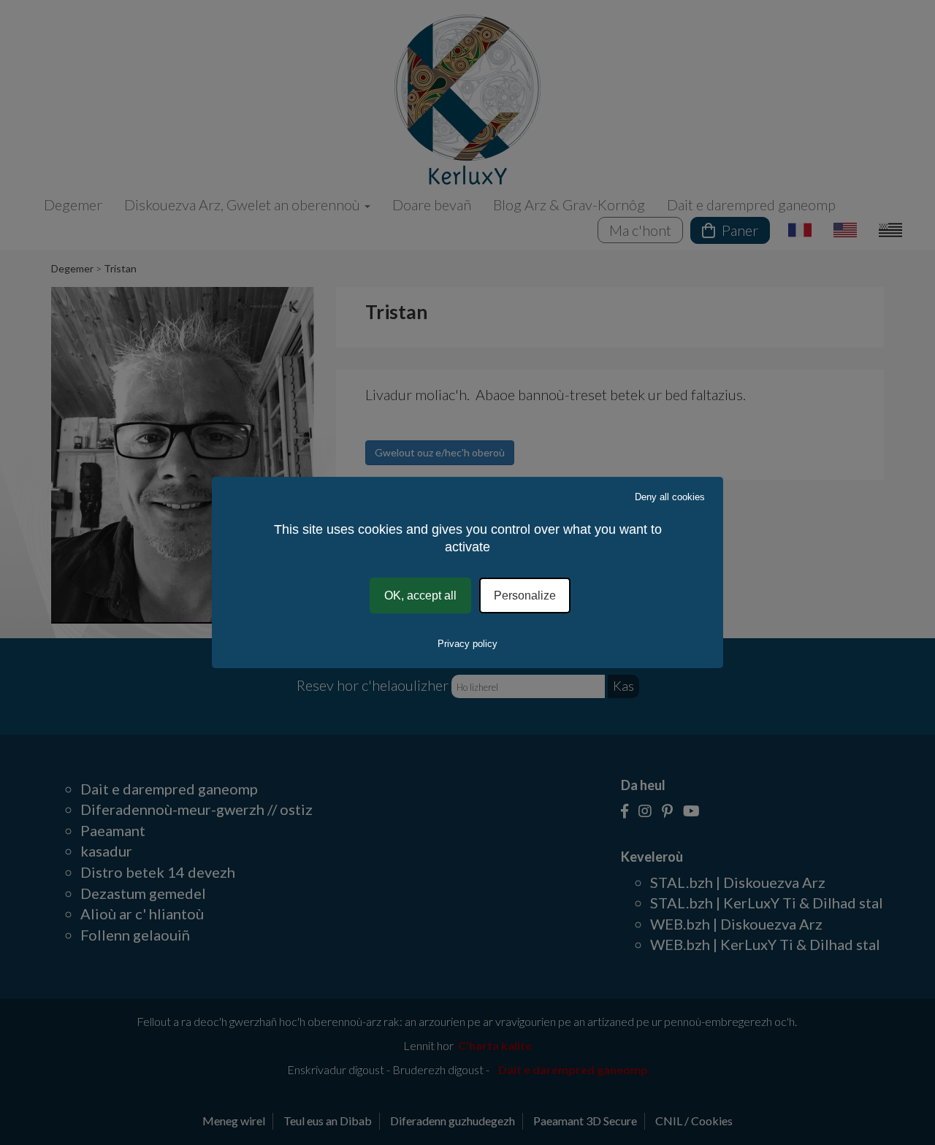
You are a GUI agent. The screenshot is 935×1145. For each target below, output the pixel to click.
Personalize (525, 595)
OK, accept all (420, 595)
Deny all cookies (670, 496)
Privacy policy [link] (467, 643)
